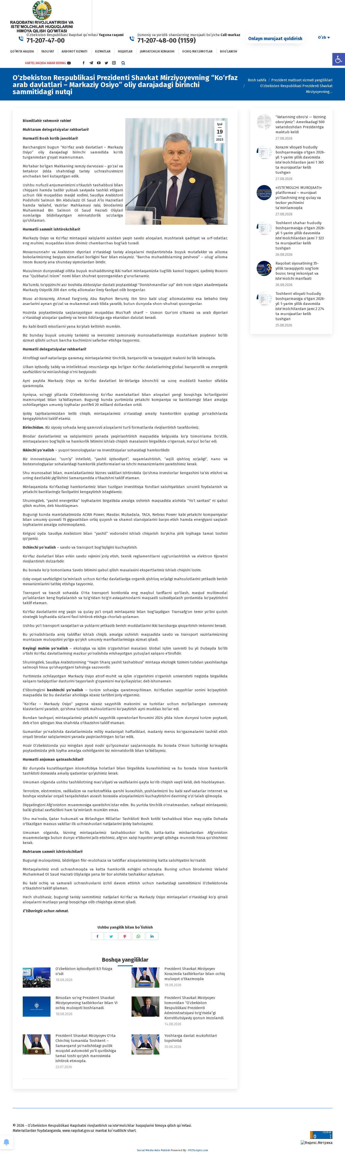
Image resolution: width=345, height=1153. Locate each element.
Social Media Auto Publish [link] (153, 1150)
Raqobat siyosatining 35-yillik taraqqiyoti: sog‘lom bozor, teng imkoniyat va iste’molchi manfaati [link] (297, 271)
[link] (338, 59)
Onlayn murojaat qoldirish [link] (275, 38)
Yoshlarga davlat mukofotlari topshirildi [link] (190, 1038)
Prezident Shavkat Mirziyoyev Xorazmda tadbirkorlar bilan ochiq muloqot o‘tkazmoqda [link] (194, 973)
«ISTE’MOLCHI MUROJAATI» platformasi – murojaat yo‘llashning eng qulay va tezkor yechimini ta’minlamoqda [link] (299, 197)
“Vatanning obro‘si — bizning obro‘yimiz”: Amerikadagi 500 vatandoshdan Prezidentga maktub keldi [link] (301, 124)
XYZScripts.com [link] (198, 1150)
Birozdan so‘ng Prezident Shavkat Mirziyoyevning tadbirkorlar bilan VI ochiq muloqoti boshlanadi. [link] (87, 1002)
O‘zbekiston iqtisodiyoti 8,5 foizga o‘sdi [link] (84, 971)
